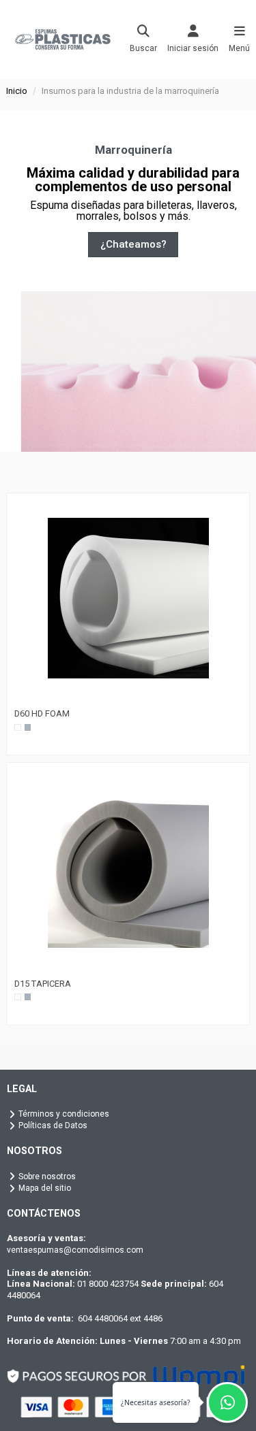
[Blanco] (17, 727)
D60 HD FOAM (42, 713)
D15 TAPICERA (42, 983)
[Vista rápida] (128, 698)
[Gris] (28, 727)
